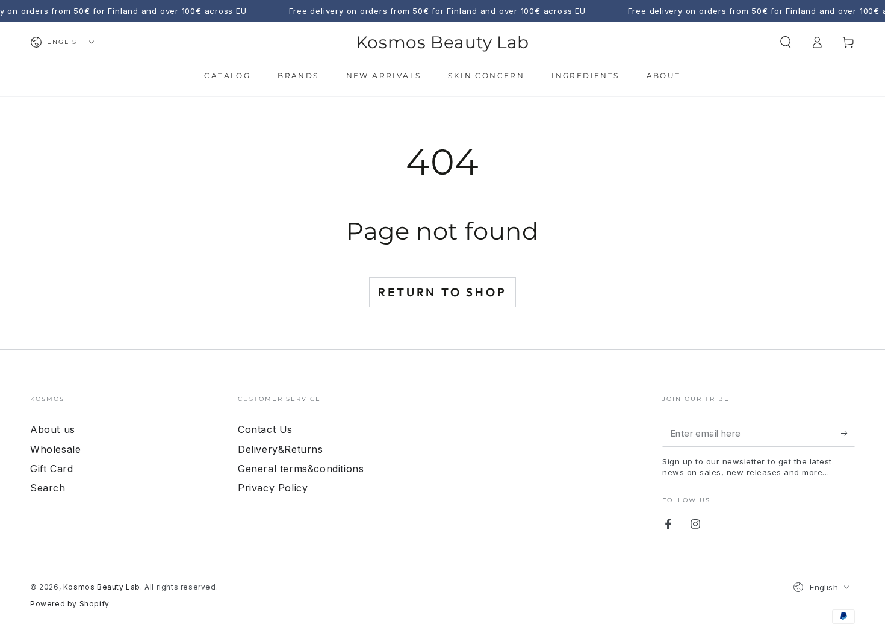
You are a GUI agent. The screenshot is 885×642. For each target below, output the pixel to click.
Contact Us (265, 429)
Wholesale (55, 449)
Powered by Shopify (70, 603)
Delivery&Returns (280, 449)
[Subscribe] (848, 433)
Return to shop (442, 292)
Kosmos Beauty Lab (101, 586)
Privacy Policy (273, 488)
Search (48, 488)
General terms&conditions (301, 469)
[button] (785, 42)
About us (52, 429)
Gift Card (51, 469)
